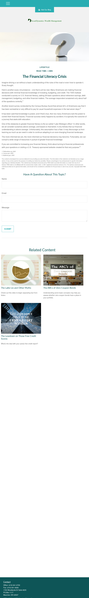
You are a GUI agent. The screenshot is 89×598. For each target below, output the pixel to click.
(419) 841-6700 (14, 585)
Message (5, 207)
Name (4, 178)
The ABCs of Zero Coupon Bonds (59, 288)
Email (4, 193)
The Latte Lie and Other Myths (16, 288)
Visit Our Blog (46, 9)
